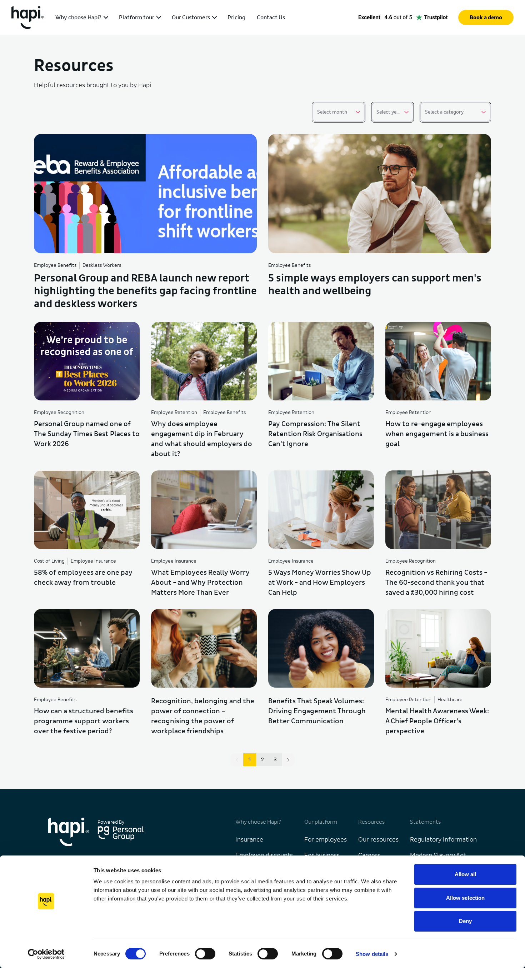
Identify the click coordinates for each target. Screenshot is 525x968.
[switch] (205, 953)
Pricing (236, 17)
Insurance (249, 840)
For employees (325, 840)
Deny (465, 921)
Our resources (378, 840)
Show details (372, 954)
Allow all (465, 874)
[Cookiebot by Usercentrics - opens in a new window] (46, 954)
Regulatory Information (443, 840)
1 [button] (250, 759)
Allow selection (465, 898)
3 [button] (275, 759)
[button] (288, 759)
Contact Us (271, 17)
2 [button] (262, 759)
